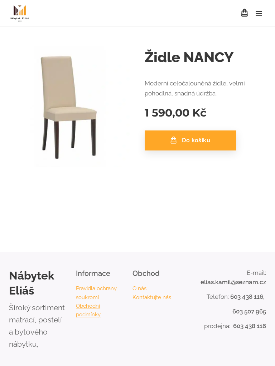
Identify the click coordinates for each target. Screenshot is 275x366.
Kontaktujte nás (151, 297)
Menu (259, 13)
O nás (139, 288)
